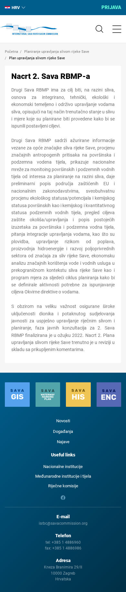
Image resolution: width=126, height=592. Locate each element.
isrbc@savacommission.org (63, 523)
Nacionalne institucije (63, 466)
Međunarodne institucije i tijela (63, 476)
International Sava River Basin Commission (29, 29)
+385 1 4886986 (66, 548)
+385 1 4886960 (66, 542)
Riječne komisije (63, 485)
